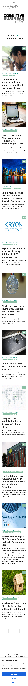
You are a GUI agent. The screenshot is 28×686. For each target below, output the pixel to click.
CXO (12, 654)
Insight (6, 75)
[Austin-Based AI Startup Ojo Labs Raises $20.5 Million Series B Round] (14, 582)
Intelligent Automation (10, 131)
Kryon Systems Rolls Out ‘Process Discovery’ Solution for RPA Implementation (14, 252)
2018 (14, 35)
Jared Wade (15, 129)
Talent (15, 656)
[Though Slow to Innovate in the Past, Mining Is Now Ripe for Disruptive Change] (14, 58)
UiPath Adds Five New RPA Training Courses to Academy (14, 366)
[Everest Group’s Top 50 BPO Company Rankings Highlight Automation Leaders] (14, 515)
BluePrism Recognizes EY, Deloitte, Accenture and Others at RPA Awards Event (13, 310)
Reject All (14, 682)
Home (10, 35)
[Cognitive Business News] (14, 18)
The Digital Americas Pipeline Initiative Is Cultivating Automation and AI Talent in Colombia (13, 481)
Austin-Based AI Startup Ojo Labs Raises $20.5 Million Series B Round (14, 606)
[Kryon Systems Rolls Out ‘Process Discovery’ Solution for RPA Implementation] (14, 227)
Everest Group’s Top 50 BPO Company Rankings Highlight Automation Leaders (14, 540)
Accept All (14, 674)
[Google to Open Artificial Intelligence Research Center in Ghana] (14, 397)
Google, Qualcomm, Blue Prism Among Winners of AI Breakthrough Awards (13, 139)
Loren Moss (15, 73)
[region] (14, 672)
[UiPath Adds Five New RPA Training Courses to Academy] (14, 342)
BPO (5, 532)
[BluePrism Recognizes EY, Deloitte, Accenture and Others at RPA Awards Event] (14, 285)
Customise (14, 678)
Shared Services (8, 656)
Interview (12, 75)
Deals (5, 188)
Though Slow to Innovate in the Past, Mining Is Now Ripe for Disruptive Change (13, 83)
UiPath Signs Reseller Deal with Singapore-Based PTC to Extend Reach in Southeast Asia (13, 197)
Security (22, 656)
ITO (21, 654)
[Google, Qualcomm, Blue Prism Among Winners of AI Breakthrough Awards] (14, 114)
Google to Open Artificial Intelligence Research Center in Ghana (12, 422)
